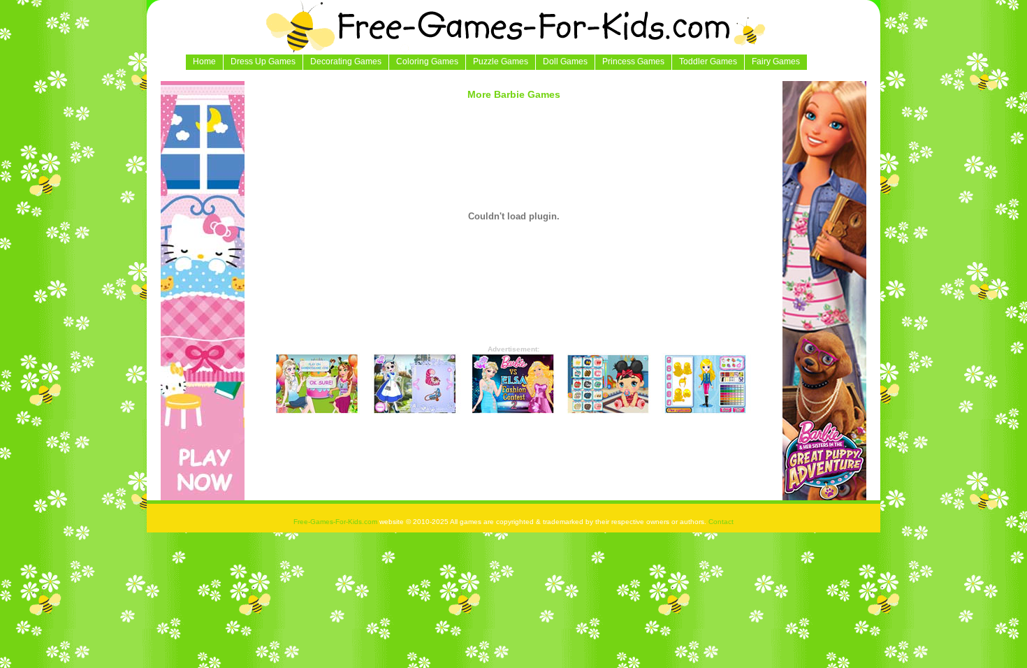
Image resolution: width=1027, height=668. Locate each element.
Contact (721, 521)
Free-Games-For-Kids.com (336, 521)
